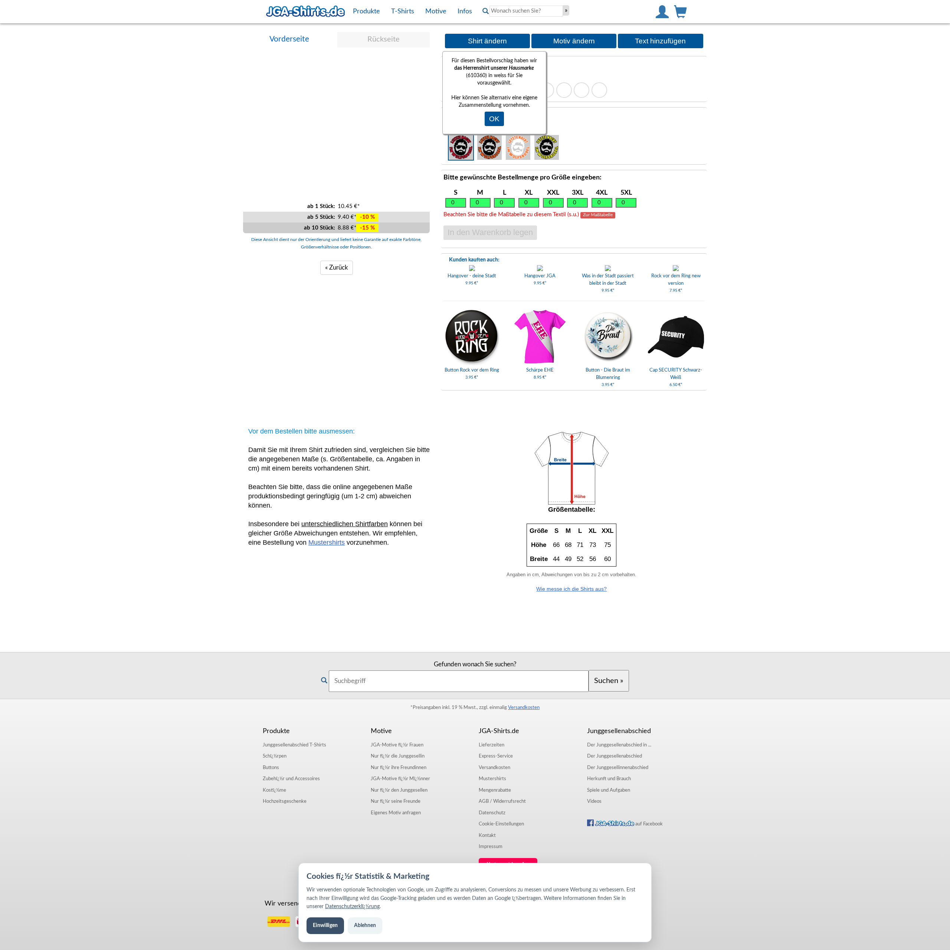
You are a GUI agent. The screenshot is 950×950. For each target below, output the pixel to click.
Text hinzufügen (660, 41)
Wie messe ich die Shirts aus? (571, 589)
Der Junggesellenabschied (614, 756)
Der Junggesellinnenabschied (617, 767)
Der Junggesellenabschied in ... (619, 745)
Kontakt (487, 835)
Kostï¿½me (274, 790)
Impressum (490, 846)
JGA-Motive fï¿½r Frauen (397, 745)
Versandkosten (524, 707)
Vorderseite (289, 39)
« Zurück (336, 267)
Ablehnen (365, 925)
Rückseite (383, 39)
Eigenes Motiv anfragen (396, 813)
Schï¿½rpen (274, 756)
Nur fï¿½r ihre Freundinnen (398, 767)
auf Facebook (648, 824)
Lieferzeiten (491, 745)
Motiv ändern (574, 41)
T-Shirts (294, 745)
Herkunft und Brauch (609, 778)
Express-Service (496, 756)
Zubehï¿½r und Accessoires (291, 778)
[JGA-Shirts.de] (305, 11)
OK (494, 119)
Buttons (271, 767)
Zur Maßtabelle (598, 215)
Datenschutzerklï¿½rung (352, 906)
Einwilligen (325, 925)
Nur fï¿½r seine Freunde (395, 801)
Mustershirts (326, 542)
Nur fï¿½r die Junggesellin (398, 756)
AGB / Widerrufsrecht (502, 801)
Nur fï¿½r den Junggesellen (399, 790)
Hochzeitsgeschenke (285, 801)
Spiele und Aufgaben (608, 790)
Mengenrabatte (495, 790)
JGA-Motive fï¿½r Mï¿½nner (400, 778)
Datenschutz (492, 813)
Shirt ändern (487, 41)
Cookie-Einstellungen (501, 824)
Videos (594, 801)
